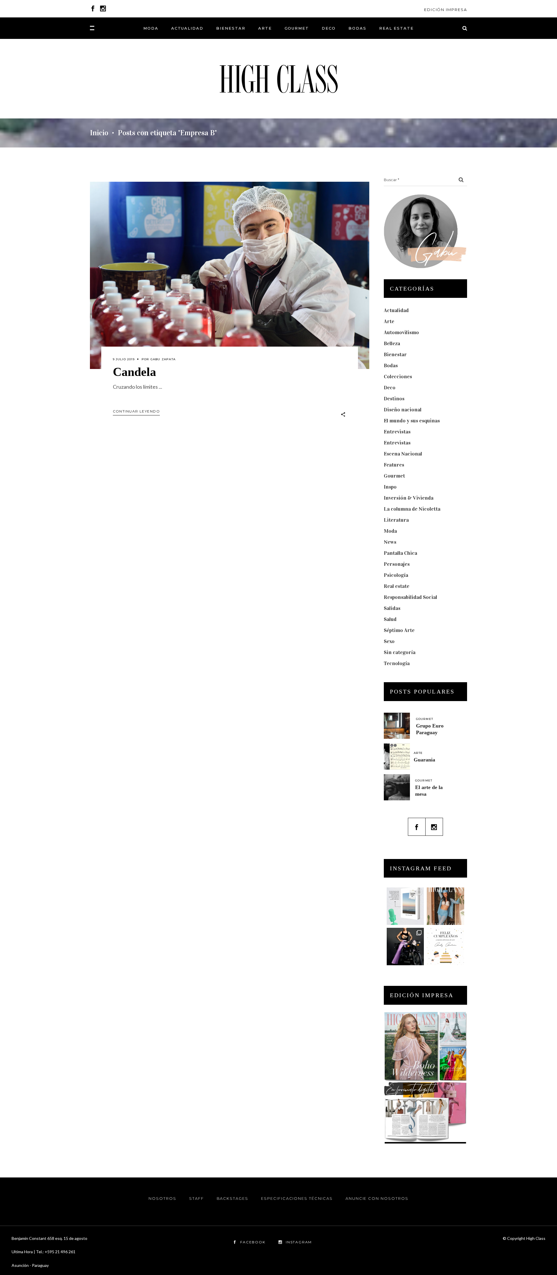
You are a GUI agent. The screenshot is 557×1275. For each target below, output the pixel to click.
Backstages (233, 1198)
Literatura (396, 520)
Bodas (391, 365)
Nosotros (162, 1198)
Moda (390, 531)
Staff (196, 1198)
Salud (390, 619)
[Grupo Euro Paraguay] (397, 726)
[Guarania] (397, 756)
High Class (535, 1238)
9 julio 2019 (124, 359)
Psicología (396, 575)
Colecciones (398, 376)
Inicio (99, 132)
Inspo (390, 487)
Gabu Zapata (163, 359)
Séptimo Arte (399, 630)
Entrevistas (397, 431)
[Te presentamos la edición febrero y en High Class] (445, 906)
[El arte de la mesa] (397, 787)
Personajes (397, 564)
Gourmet (394, 476)
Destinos (394, 398)
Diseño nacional (403, 409)
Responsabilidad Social (410, 597)
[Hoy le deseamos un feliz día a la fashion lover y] (445, 946)
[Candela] (229, 275)
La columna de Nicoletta (412, 509)
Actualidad (396, 310)
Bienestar (395, 354)
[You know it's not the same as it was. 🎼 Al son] (405, 946)
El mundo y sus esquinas (412, 420)
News (390, 542)
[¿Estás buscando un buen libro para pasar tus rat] (405, 906)
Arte (389, 321)
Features (394, 465)
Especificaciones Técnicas (297, 1198)
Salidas (392, 608)
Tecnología (397, 663)
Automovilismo (401, 332)
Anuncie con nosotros (377, 1198)
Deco (389, 387)
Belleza (392, 343)
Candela (134, 372)
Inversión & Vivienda (408, 498)
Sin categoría (399, 652)
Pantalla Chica (400, 553)
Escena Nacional (403, 454)
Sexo (389, 641)
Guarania (424, 760)
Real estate (396, 586)
